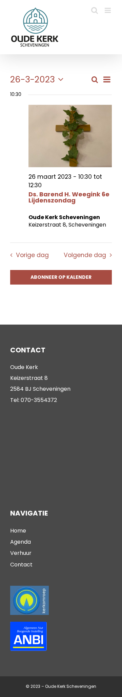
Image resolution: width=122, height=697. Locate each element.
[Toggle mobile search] (94, 10)
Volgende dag (85, 255)
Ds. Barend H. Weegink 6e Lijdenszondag (68, 197)
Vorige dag (32, 255)
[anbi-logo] (28, 624)
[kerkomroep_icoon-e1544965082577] (29, 588)
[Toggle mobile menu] (108, 10)
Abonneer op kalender (61, 277)
